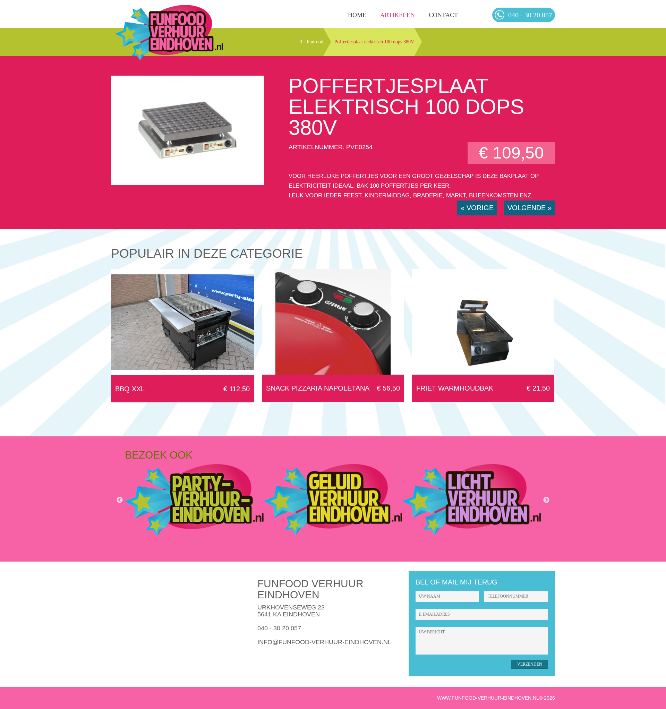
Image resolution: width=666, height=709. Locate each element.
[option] (194, 500)
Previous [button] (119, 500)
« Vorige (477, 208)
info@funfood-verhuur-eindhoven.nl (324, 642)
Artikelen (397, 14)
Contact (443, 14)
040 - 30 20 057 (279, 628)
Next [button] (546, 500)
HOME (357, 14)
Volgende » (529, 208)
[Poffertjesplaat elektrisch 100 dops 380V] (187, 183)
